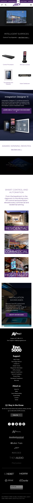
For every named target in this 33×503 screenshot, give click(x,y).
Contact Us (16, 363)
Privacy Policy (16, 376)
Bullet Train (24, 1)
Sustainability (16, 395)
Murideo (30, 1)
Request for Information (16, 368)
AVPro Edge (4, 1)
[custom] (9, 424)
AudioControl (12, 1)
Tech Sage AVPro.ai (16, 361)
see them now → (24, 37)
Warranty (16, 380)
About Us (16, 389)
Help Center (16, 359)
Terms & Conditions (16, 374)
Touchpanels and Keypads (8, 83)
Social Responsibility (16, 393)
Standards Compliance (16, 378)
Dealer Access (16, 365)
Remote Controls (25, 64)
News (16, 391)
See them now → (16, 149)
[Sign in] (31, 5)
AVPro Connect (16, 370)
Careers (16, 397)
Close (5, 5)
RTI (18, 1)
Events (16, 399)
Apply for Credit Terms (16, 372)
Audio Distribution (25, 83)
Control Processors (8, 64)
